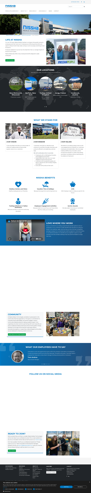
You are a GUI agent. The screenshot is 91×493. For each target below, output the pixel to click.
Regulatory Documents (24, 469)
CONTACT (56, 11)
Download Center (23, 473)
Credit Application (23, 472)
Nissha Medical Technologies (13, 35)
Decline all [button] (80, 486)
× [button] (89, 482)
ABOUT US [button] (24, 11)
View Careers (12, 450)
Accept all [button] (66, 486)
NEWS (50, 11)
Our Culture (35, 474)
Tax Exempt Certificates (24, 475)
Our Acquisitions (36, 473)
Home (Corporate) (26, 35)
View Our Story (10, 60)
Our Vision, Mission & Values (37, 470)
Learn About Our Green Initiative (17, 334)
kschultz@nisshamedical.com (25, 445)
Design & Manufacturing (10, 468)
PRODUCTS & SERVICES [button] (11, 11)
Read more (5, 487)
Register (21, 468)
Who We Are (35, 468)
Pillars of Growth (36, 471)
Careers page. (38, 439)
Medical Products (9, 469)
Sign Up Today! (51, 472)
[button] (45, 106)
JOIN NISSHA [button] (42, 11)
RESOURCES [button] (32, 11)
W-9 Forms (21, 470)
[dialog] (45, 487)
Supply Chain (36, 476)
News (34, 477)
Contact (69, 466)
